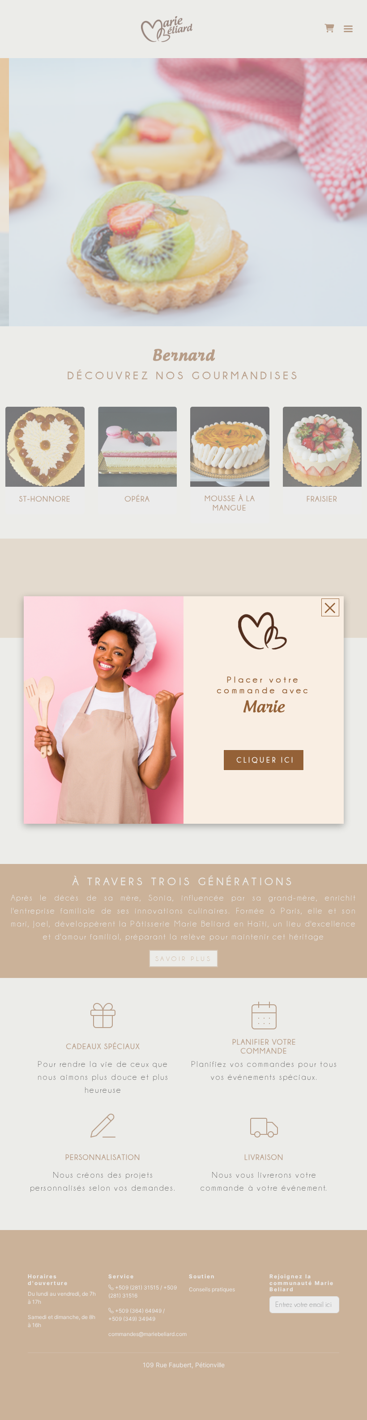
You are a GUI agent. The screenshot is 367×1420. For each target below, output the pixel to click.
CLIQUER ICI (266, 760)
